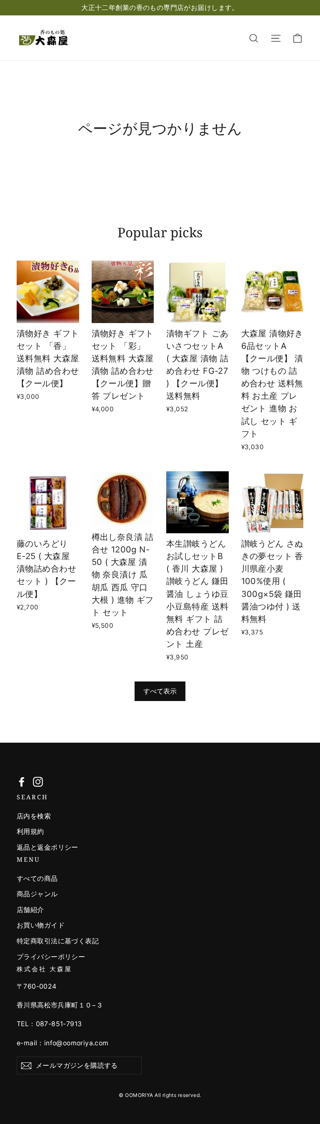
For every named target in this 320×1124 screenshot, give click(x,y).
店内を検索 (34, 816)
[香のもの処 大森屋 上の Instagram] (38, 781)
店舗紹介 (30, 910)
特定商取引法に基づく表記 (58, 941)
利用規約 (30, 832)
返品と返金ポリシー (47, 847)
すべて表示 (160, 691)
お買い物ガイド (41, 925)
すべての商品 (37, 879)
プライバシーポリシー (51, 957)
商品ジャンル (37, 894)
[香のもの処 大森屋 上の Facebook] (22, 781)
